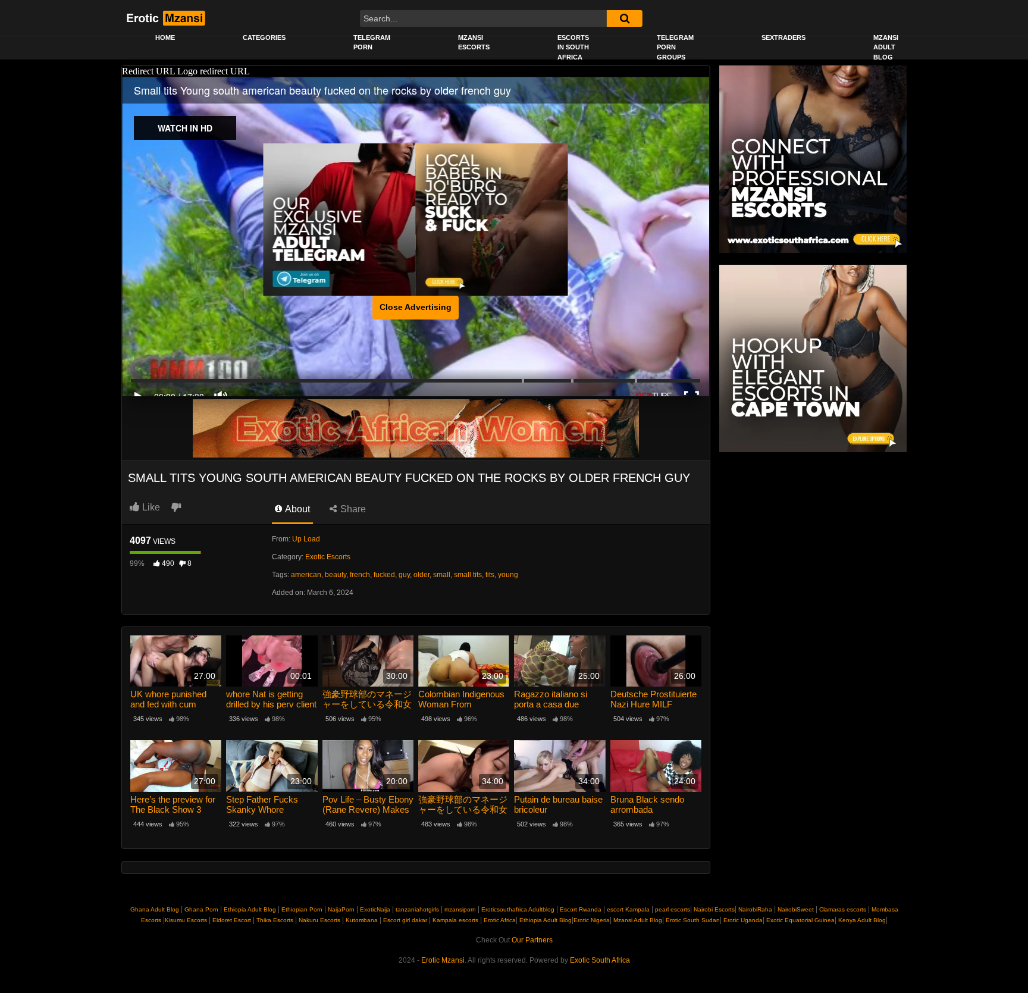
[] (624, 18)
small (441, 575)
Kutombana (362, 920)
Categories (264, 37)
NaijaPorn (341, 909)
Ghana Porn (201, 909)
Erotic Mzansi (443, 960)
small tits (468, 575)
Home (165, 37)
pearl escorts (672, 909)
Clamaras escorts (842, 909)
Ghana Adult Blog (154, 909)
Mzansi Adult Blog (885, 47)
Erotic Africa (500, 920)
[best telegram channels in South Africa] (340, 219)
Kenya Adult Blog (861, 920)
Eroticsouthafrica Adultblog (517, 909)
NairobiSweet (796, 909)
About (296, 509)
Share (352, 509)
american (306, 575)
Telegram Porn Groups (675, 47)
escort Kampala (628, 909)
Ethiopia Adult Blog (250, 909)
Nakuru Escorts (319, 920)
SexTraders (783, 37)
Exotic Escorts (327, 557)
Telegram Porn (371, 42)
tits (489, 575)
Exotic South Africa (600, 960)
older (421, 575)
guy (404, 575)
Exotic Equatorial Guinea (799, 920)
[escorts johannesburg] (492, 219)
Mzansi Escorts (474, 42)
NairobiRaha (755, 909)
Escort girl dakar (405, 920)
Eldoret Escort (232, 920)
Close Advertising (416, 307)
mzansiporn (460, 909)
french (360, 575)
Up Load (306, 539)
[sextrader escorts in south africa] (813, 159)
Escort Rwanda (580, 909)
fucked (384, 575)
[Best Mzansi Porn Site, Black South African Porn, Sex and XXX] (165, 18)
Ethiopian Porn (301, 909)
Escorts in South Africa (573, 47)
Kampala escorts (455, 920)
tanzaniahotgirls (417, 909)
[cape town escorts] (813, 358)
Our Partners (532, 940)
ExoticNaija (375, 909)
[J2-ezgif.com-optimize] (416, 428)
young (508, 575)
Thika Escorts (274, 920)
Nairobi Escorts (714, 909)
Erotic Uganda (742, 920)
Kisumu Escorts (186, 920)
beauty (335, 575)
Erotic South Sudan (692, 920)
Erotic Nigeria (591, 920)
